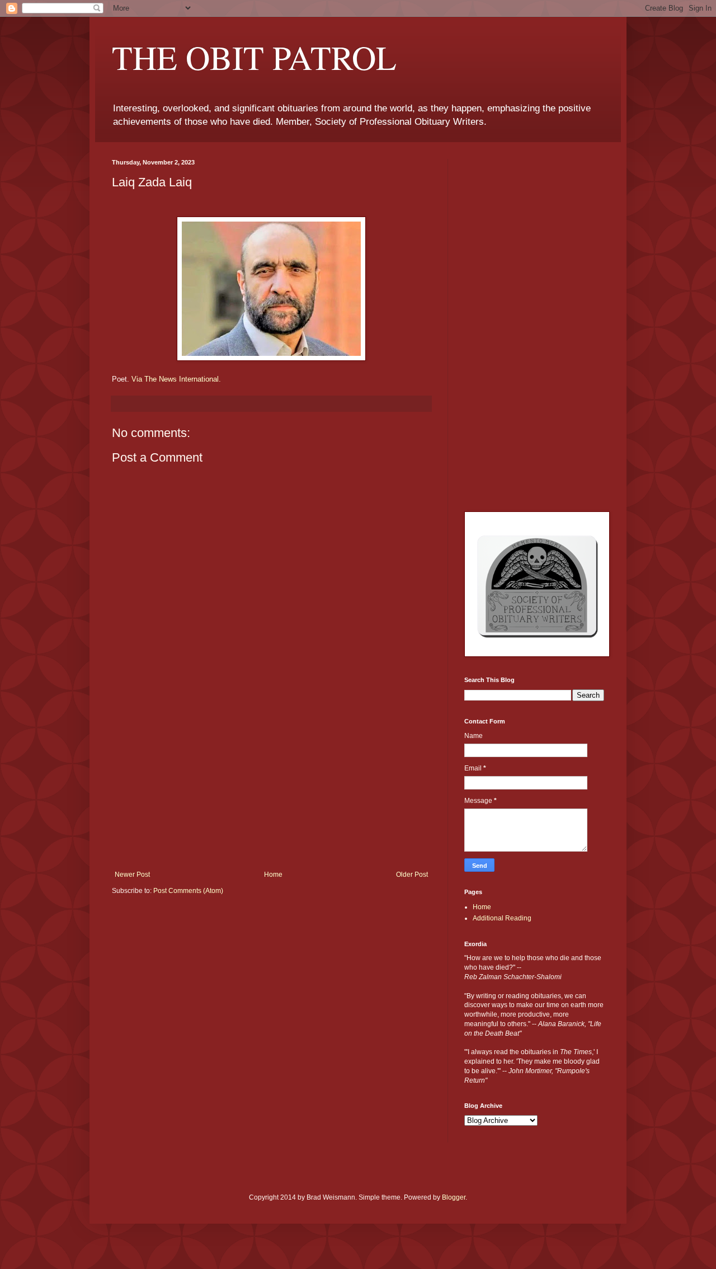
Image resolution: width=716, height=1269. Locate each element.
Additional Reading (502, 918)
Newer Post (132, 874)
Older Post (412, 874)
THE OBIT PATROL (254, 57)
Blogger (453, 1197)
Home (273, 874)
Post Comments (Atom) (188, 891)
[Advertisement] (271, 787)
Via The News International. (176, 379)
